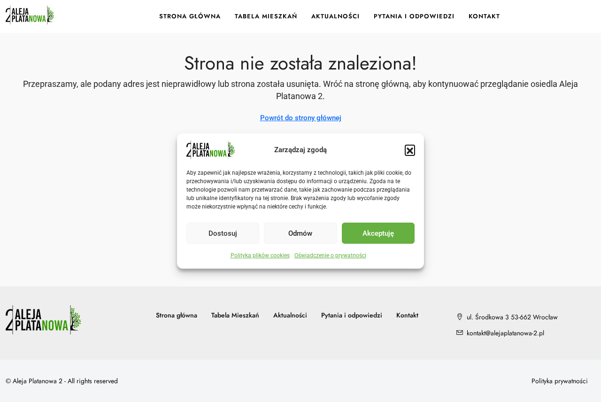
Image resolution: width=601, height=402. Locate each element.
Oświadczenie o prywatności (330, 255)
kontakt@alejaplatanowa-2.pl (505, 333)
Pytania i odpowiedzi (414, 16)
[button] (410, 150)
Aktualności (335, 16)
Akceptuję (378, 233)
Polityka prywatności (560, 381)
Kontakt (484, 16)
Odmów (300, 233)
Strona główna (190, 16)
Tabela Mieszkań (266, 16)
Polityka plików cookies (260, 255)
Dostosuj (222, 233)
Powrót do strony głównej (300, 118)
